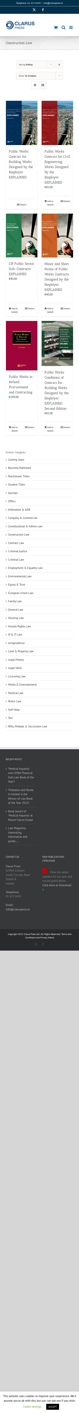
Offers (12, 501)
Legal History (16, 659)
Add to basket (50, 203)
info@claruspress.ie (53, 3)
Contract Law (16, 543)
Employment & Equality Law (25, 568)
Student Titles (16, 484)
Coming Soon (16, 459)
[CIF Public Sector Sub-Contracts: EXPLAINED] (21, 235)
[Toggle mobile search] (63, 27)
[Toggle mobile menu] (71, 27)
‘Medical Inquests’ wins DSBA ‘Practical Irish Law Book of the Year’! (21, 775)
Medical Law (15, 693)
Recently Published (19, 468)
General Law (15, 609)
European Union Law (20, 593)
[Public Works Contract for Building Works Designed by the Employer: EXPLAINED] (21, 123)
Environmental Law (19, 576)
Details (23, 204)
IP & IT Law (15, 634)
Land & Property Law (21, 651)
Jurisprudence (16, 643)
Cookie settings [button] (32, 1406)
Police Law (14, 701)
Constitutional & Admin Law (25, 526)
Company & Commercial (22, 518)
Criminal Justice (17, 551)
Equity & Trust (16, 584)
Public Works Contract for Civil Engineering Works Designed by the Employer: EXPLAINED (57, 167)
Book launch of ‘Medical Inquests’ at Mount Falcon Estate (20, 815)
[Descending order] (59, 64)
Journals (13, 493)
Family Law (15, 601)
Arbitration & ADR (19, 509)
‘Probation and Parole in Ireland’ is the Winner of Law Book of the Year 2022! (21, 796)
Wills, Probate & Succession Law (27, 726)
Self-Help (14, 709)
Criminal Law (16, 559)
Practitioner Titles (19, 476)
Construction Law (18, 534)
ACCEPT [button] (53, 1406)
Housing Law (16, 618)
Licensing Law (17, 676)
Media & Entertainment (22, 684)
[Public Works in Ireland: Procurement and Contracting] (21, 346)
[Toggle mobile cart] (56, 27)
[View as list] (42, 85)
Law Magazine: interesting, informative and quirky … (17, 834)
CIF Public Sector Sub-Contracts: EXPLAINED (21, 269)
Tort (10, 718)
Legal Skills (15, 668)
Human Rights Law (19, 626)
